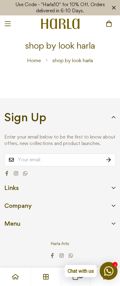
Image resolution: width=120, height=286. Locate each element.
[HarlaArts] (60, 23)
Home (34, 60)
